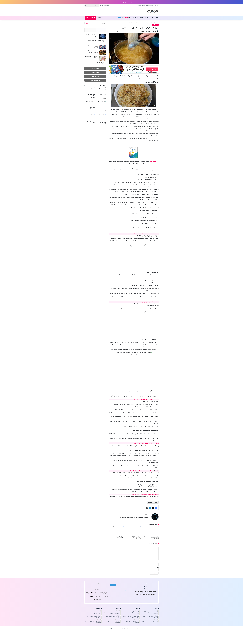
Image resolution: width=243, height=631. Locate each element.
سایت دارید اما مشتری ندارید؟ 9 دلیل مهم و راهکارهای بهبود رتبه (151, 567)
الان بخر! (108, 2)
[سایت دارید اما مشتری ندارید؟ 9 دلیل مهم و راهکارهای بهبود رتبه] (151, 561)
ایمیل (157, 597)
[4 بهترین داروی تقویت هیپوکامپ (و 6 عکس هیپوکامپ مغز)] (102, 36)
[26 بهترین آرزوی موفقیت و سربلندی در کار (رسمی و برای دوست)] (116, 561)
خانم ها (147, 17)
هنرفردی (145, 629)
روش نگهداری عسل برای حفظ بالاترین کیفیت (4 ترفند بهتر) (138, 493)
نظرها (90, 30)
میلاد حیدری (154, 31)
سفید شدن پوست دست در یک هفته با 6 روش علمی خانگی (101, 109)
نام (158, 592)
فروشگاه (99, 17)
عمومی (142, 17)
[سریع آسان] (134, 73)
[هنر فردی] (153, 11)
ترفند (156, 533)
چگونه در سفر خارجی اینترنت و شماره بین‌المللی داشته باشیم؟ (134, 567)
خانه (157, 22)
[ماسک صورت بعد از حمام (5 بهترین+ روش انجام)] (101, 117)
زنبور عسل (150, 533)
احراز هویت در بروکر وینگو (101, 62)
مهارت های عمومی (152, 22)
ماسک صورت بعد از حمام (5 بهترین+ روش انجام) (101, 121)
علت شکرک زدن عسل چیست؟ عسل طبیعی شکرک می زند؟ (140, 411)
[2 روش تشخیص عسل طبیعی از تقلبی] (89, 103)
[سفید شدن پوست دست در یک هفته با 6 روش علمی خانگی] (101, 104)
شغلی (156, 17)
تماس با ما (96, 629)
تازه (101, 30)
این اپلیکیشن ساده (153, 161)
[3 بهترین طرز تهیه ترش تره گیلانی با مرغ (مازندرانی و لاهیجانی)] (102, 52)
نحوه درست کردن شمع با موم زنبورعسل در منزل (139, 236)
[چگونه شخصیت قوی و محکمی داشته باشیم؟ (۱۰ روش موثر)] (89, 90)
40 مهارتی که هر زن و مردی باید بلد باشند (141, 309)
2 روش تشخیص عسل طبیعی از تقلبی (91, 108)
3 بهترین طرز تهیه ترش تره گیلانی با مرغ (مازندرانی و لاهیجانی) (92, 51)
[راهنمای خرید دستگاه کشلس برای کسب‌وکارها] (102, 47)
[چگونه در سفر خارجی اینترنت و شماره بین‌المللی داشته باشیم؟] (133, 561)
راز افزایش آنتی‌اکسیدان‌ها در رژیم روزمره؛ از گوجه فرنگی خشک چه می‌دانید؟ (95, 41)
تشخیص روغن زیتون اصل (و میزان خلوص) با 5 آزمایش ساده (143, 460)
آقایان (152, 17)
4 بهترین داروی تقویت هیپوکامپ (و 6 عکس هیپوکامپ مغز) (91, 35)
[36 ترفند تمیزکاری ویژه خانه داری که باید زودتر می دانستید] (89, 117)
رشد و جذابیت (135, 17)
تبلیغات (128, 17)
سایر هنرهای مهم (145, 22)
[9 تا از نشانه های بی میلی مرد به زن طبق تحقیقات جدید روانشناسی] (101, 90)
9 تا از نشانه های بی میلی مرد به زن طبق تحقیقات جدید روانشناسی (101, 96)
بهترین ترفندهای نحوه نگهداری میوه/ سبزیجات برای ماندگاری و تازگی (141, 522)
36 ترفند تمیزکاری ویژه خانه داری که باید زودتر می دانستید (90, 122)
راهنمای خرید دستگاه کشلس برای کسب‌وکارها (92, 45)
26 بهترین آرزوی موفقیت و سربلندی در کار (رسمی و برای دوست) (117, 567)
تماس (121, 17)
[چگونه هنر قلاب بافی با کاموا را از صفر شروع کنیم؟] (102, 58)
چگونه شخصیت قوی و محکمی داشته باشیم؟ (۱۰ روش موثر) (90, 96)
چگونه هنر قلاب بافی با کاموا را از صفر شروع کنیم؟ (91, 57)
